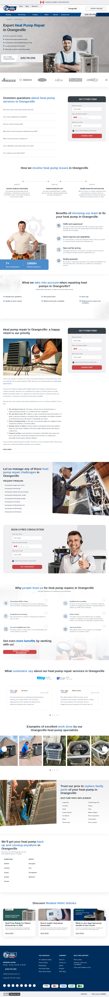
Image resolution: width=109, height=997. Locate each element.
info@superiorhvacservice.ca (11, 974)
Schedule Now (86, 136)
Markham (32, 877)
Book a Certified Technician (21, 652)
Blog (27, 6)
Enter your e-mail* (77, 122)
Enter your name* (17, 534)
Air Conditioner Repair (45, 959)
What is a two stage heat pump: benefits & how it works (88, 924)
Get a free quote (27, 567)
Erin (30, 868)
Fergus (6, 872)
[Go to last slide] (3, 698)
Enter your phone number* (79, 114)
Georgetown (33, 872)
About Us (61, 959)
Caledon (7, 868)
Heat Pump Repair (44, 968)
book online (97, 8)
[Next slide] (106, 698)
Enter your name (77, 105)
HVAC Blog (62, 971)
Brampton (32, 863)
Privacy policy (78, 959)
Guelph (6, 877)
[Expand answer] (54, 109)
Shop (21, 6)
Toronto (6, 881)
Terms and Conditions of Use (82, 967)
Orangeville (72, 8)
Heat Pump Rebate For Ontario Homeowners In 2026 (18, 924)
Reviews (61, 968)
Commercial (65, 14)
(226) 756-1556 (93, 14)
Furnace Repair (43, 962)
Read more (7, 449)
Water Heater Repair (45, 971)
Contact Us (62, 962)
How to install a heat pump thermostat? (51, 924)
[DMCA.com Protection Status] (11, 994)
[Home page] (3, 19)
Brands (55, 14)
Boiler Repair (42, 965)
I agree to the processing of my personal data (85, 130)
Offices (61, 965)
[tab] (50, 715)
